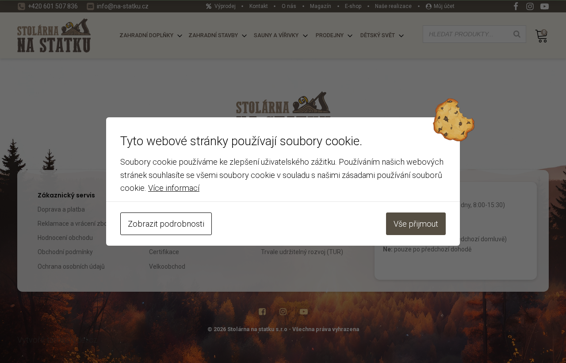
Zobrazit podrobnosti (166, 223)
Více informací (173, 188)
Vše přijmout (416, 223)
